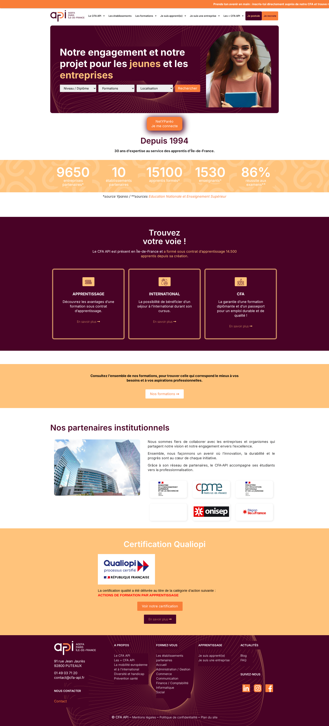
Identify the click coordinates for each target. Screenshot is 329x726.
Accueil (161, 665)
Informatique (165, 687)
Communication (167, 678)
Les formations (144, 15)
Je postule (253, 15)
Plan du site (209, 717)
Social (160, 692)
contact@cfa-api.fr (69, 678)
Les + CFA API (232, 15)
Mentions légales (144, 717)
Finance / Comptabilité (172, 683)
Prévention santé (126, 678)
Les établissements (120, 15)
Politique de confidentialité (178, 717)
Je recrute (270, 15)
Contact (60, 701)
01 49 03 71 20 (65, 673)
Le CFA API (94, 15)
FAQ (243, 660)
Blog (243, 655)
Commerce (164, 674)
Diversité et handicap (129, 674)
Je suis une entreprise (203, 15)
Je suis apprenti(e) (171, 15)
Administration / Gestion (173, 669)
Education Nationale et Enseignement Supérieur (187, 196)
